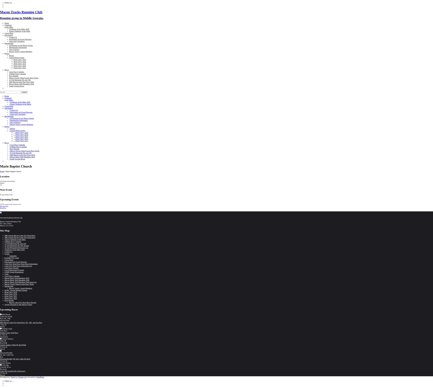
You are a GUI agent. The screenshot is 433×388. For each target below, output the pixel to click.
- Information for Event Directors (20, 112)
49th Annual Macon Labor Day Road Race (20, 238)
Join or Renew (14, 50)
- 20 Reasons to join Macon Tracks (21, 118)
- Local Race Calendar (17, 145)
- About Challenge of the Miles (20, 104)
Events (7, 254)
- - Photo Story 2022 (21, 139)
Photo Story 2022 (20, 66)
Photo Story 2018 (11, 292)
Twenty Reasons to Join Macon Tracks (18, 305)
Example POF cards (12, 258)
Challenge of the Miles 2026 (19, 29)
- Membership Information (18, 120)
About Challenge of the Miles (19, 31)
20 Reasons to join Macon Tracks (21, 45)
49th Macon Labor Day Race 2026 (21, 82)
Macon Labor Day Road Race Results (22, 303)
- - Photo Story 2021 (21, 141)
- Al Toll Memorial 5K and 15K (20, 153)
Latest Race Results (11, 268)
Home (2, 171)
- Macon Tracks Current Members (21, 125)
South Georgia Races (16, 86)
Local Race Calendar (16, 72)
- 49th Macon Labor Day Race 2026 (22, 155)
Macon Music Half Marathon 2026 (21, 84)
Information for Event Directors (20, 39)
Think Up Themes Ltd (18, 377)
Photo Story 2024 (20, 62)
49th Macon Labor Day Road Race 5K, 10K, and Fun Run (21, 323)
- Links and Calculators (17, 114)
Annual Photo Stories (16, 58)
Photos (11, 56)
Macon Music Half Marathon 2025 (17, 278)
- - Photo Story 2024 (21, 135)
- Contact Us (13, 110)
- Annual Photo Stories (17, 131)
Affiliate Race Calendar (17, 74)
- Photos (12, 129)
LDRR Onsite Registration (14, 272)
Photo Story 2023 (20, 64)
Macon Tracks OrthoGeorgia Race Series (23, 78)
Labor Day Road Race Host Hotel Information (21, 264)
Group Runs (9, 260)
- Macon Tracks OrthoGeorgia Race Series (24, 151)
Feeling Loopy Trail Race (9, 333)
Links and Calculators (17, 41)
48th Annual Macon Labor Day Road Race (20, 236)
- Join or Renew (14, 123)
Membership (9, 286)
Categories (13, 256)
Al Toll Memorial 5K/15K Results (17, 246)
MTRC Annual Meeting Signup (16, 290)
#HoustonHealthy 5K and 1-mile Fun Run (15, 359)
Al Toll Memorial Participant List (16, 248)
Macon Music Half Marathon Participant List (20, 282)
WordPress (40, 377)
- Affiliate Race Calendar (18, 147)
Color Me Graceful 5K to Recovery (12, 371)
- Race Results (14, 149)
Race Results (13, 76)
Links (7, 274)
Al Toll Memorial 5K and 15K (20, 80)
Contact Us (13, 37)
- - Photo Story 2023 (21, 137)
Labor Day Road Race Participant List (18, 266)
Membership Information (18, 47)
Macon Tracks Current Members (20, 52)
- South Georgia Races (17, 159)
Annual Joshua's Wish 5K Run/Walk (13, 345)
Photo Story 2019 (11, 294)
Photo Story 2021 (20, 68)
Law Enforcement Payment (14, 270)
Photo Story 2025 (20, 60)
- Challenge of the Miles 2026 (19, 102)
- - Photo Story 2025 (21, 133)
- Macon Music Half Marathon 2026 (22, 157)
